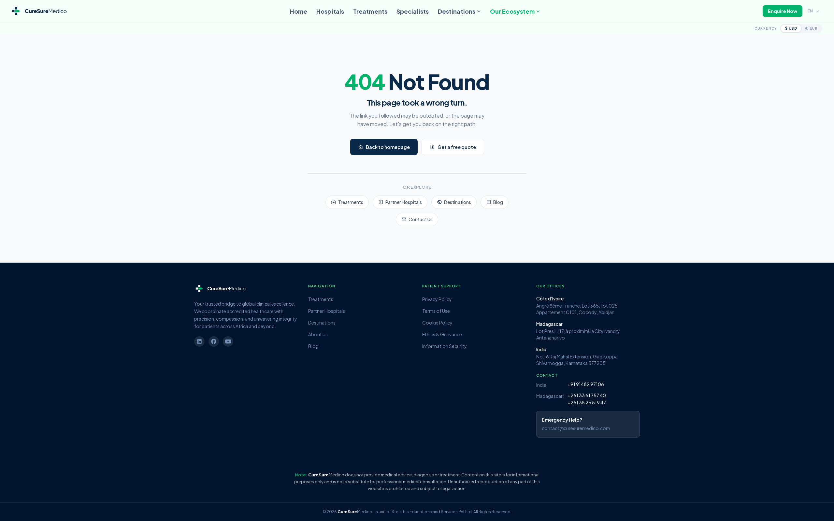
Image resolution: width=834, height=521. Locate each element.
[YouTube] (228, 341)
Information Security (444, 346)
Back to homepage (384, 147)
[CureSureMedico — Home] (38, 11)
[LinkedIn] (199, 341)
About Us (318, 334)
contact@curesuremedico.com (576, 428)
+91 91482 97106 (586, 384)
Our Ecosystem (512, 11)
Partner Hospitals (400, 202)
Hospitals (330, 11)
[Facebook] (213, 341)
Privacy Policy (437, 299)
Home (298, 11)
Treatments (370, 11)
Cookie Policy (437, 323)
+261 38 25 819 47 (587, 402)
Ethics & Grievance (442, 334)
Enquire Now (782, 11)
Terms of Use (436, 311)
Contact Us (417, 219)
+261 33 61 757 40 (587, 395)
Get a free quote (453, 147)
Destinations (456, 11)
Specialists (412, 11)
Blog (494, 202)
